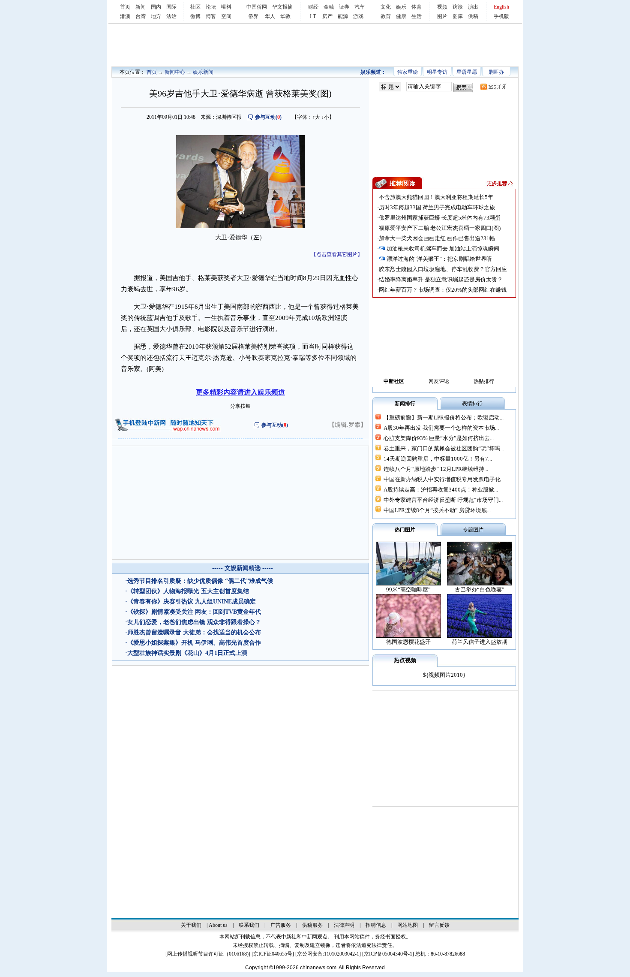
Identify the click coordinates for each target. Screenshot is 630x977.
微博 (195, 16)
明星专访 (437, 72)
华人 (270, 16)
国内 (156, 7)
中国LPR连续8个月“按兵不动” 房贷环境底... (437, 510)
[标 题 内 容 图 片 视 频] (390, 87)
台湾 (140, 16)
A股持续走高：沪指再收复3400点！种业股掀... (441, 489)
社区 (195, 7)
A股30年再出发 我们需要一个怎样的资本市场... (441, 428)
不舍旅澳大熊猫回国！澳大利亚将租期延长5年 (436, 197)
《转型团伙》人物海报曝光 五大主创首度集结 (188, 591)
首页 (125, 7)
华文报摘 (282, 7)
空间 (226, 16)
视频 (442, 7)
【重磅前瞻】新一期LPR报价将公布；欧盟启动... (444, 417)
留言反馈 (439, 925)
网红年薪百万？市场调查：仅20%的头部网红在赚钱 (443, 289)
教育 (386, 16)
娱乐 (401, 7)
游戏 (358, 16)
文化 (386, 7)
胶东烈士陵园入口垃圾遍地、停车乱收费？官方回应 (443, 269)
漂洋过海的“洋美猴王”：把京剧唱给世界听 (439, 259)
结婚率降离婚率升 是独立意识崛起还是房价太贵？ (441, 279)
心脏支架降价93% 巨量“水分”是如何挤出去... (439, 438)
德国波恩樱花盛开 (408, 642)
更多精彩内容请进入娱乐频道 (240, 392)
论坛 (211, 7)
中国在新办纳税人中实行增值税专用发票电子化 (442, 479)
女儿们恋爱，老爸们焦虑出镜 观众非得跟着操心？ (194, 622)
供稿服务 (312, 925)
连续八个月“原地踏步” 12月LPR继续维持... (436, 469)
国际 (171, 7)
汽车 (359, 7)
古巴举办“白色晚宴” (479, 589)
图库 (458, 16)
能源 (343, 16)
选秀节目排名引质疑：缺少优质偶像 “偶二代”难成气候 (200, 581)
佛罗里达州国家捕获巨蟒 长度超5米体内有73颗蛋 (440, 217)
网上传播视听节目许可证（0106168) (208, 954)
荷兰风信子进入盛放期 (479, 642)
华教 (285, 16)
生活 (416, 16)
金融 (329, 7)
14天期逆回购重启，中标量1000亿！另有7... (438, 458)
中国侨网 (256, 7)
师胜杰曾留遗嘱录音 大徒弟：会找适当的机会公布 (194, 632)
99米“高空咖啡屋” (408, 589)
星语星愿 (466, 72)
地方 (156, 16)
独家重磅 (407, 72)
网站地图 (407, 925)
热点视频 (405, 660)
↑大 (316, 117)
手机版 (501, 16)
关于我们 (191, 925)
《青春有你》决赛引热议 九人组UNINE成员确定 (191, 601)
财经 (313, 7)
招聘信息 (376, 925)
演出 (473, 7)
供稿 (473, 16)
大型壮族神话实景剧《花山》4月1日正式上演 (187, 653)
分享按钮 (240, 406)
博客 (211, 16)
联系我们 (249, 925)
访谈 (458, 7)
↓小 (325, 117)
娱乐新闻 (203, 72)
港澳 (125, 16)
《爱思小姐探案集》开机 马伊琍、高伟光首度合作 (194, 642)
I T (313, 16)
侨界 (253, 16)
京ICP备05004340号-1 (388, 954)
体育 (416, 7)
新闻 (140, 7)
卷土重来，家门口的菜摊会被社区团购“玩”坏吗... (444, 448)
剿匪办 (496, 72)
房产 (327, 16)
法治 (171, 16)
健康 (401, 16)
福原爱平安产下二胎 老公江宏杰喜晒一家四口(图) (440, 228)
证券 (344, 7)
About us (218, 925)
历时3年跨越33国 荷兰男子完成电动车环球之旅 (437, 207)
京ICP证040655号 (272, 954)
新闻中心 (175, 72)
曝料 (226, 7)
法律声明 (344, 925)
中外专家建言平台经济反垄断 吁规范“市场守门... (443, 500)
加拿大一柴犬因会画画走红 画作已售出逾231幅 (437, 238)
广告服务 (280, 925)
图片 (442, 16)
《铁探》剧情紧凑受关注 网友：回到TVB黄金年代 (194, 612)
